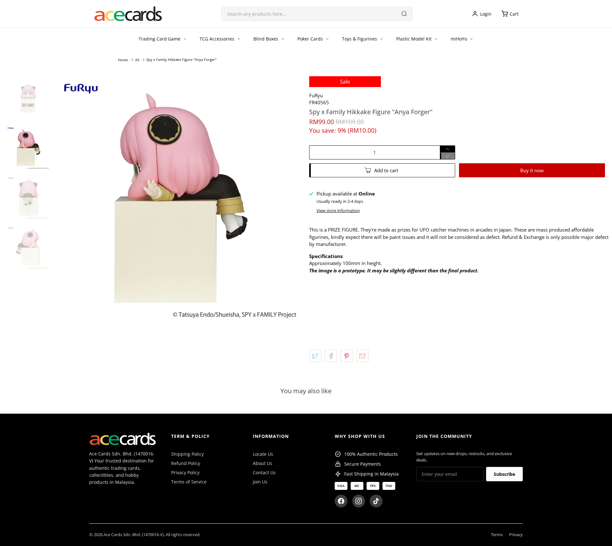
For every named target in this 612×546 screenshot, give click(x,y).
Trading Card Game (159, 39)
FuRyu (316, 95)
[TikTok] (376, 501)
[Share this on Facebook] (331, 356)
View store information (338, 210)
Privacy (516, 534)
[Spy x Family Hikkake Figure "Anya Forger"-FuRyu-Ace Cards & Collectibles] (179, 199)
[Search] (404, 13)
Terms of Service (189, 482)
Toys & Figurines (359, 39)
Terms (497, 534)
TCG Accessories (217, 39)
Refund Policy (185, 463)
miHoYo (459, 39)
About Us (262, 463)
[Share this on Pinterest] (347, 356)
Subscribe (504, 474)
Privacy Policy (185, 472)
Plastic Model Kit (414, 39)
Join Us (260, 482)
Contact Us (264, 472)
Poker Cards (310, 39)
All (137, 60)
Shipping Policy (187, 454)
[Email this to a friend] (362, 356)
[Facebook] (341, 501)
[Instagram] (358, 501)
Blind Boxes (265, 39)
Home (123, 60)
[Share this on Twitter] (315, 356)
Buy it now (532, 170)
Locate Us (263, 454)
